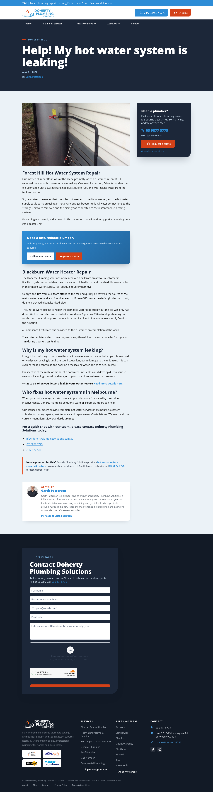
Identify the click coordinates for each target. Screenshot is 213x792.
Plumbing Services (52, 23)
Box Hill (120, 754)
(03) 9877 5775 (34, 444)
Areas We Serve (85, 23)
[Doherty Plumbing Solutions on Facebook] (152, 749)
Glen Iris (120, 738)
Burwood (121, 727)
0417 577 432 (33, 450)
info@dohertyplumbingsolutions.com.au (49, 438)
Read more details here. (108, 383)
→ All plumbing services (94, 769)
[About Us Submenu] (120, 23)
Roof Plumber (88, 752)
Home (28, 23)
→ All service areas (126, 771)
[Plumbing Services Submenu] (65, 23)
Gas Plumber (88, 757)
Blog (35, 785)
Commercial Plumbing (93, 763)
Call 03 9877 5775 (40, 256)
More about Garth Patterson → (58, 515)
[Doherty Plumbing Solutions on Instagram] (159, 749)
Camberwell (122, 732)
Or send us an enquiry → (152, 151)
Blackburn (121, 749)
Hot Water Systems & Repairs (92, 734)
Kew (118, 759)
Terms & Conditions (81, 785)
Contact (135, 23)
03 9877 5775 (117, 465)
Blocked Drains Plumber (94, 727)
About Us (112, 23)
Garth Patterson (34, 76)
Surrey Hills (122, 765)
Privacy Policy (60, 785)
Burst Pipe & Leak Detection (96, 741)
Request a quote (69, 256)
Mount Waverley (124, 743)
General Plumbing (90, 746)
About (25, 785)
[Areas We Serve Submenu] (96, 23)
